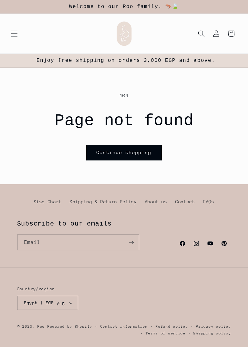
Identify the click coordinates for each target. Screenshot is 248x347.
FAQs (208, 201)
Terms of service (166, 333)
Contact (185, 201)
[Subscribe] (131, 242)
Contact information (124, 326)
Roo (42, 326)
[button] (14, 33)
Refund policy (172, 326)
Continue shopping (124, 152)
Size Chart (48, 201)
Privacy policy (213, 326)
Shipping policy (212, 333)
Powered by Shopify (69, 326)
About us (156, 201)
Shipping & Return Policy (103, 201)
